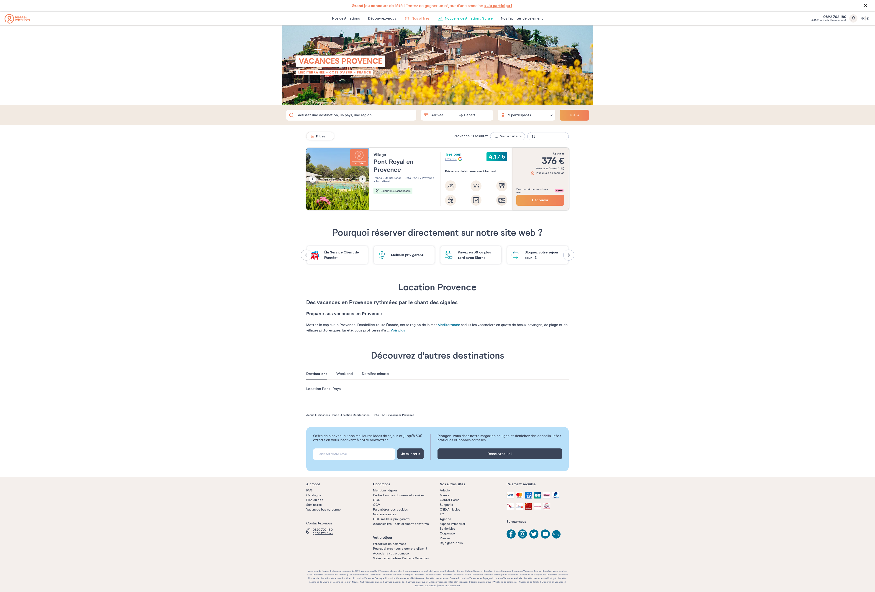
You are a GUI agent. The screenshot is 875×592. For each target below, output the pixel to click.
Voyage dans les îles (395, 581)
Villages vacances (438, 581)
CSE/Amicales (450, 509)
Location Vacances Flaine (428, 574)
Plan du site (314, 500)
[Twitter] (533, 534)
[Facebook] (511, 534)
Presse (445, 538)
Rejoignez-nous (451, 543)
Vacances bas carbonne (323, 509)
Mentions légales (385, 490)
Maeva (444, 495)
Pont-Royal (382, 181)
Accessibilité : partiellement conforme (401, 524)
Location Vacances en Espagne (476, 578)
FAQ (309, 490)
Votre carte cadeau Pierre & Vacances (401, 558)
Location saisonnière (425, 585)
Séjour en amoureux (481, 581)
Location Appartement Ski (418, 570)
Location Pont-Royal (324, 389)
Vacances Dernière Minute (487, 574)
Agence (445, 519)
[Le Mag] (556, 534)
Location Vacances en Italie (508, 578)
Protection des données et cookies (399, 495)
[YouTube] (545, 534)
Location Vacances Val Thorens (330, 574)
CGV (376, 505)
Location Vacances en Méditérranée (405, 578)
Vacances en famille (529, 581)
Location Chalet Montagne (498, 570)
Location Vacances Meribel (457, 574)
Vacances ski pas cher (391, 570)
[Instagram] (522, 534)
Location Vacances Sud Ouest (337, 578)
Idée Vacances (510, 574)
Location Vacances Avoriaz (527, 570)
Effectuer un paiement (389, 544)
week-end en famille (449, 585)
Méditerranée (449, 325)
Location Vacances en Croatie (442, 578)
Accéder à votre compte (391, 553)
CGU (376, 500)
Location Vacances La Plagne (398, 574)
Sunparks (446, 505)
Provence (427, 178)
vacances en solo (374, 581)
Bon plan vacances (458, 581)
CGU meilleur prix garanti (391, 519)
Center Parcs (449, 500)
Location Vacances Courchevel (365, 574)
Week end (344, 374)
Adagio (445, 490)
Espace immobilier (452, 524)
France (364, 72)
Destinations (316, 374)
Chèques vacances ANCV (345, 570)
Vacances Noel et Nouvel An (348, 581)
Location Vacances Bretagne (369, 578)
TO (442, 514)
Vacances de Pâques (318, 570)
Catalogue (313, 495)
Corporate (447, 533)
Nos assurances (384, 514)
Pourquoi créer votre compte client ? (400, 549)
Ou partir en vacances (553, 581)
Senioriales (447, 529)
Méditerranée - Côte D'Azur (325, 72)
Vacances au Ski (369, 570)
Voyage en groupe (417, 581)
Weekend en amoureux (505, 581)
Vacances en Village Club (533, 574)
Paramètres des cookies (390, 509)
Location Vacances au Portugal (540, 578)
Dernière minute (375, 374)
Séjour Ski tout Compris (469, 570)
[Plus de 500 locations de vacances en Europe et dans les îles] (17, 19)
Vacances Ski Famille (444, 570)
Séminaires (314, 505)
